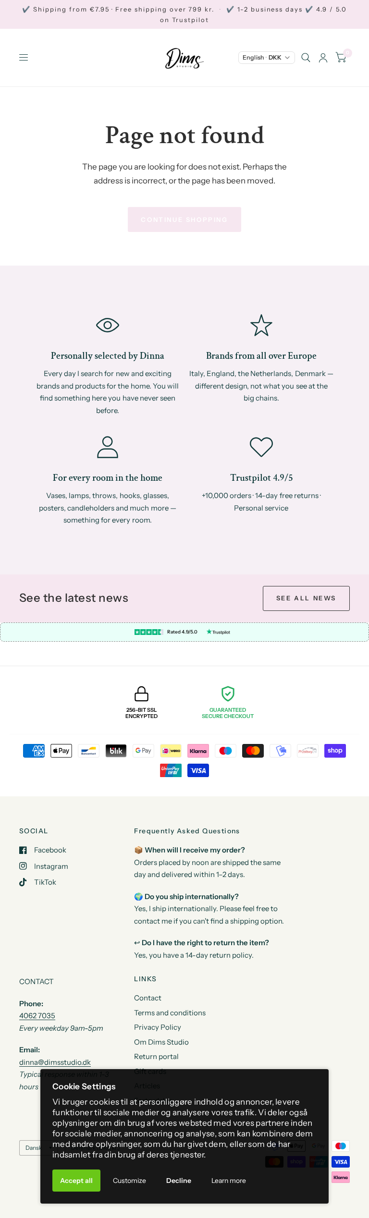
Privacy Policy (157, 1027)
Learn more (228, 1180)
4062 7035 (37, 1015)
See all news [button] (306, 598)
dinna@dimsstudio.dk (55, 1062)
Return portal (156, 1056)
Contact (147, 997)
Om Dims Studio (161, 1042)
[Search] (306, 57)
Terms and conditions (170, 1012)
